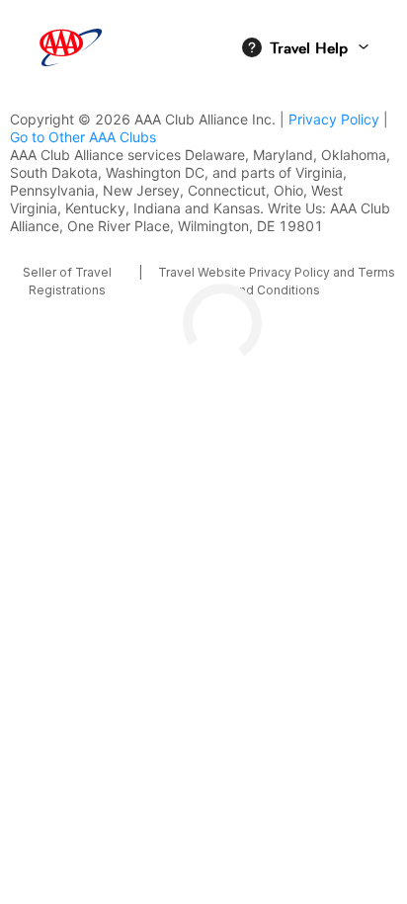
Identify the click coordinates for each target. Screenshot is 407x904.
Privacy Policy (333, 119)
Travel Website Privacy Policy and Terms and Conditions (276, 281)
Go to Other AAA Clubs (83, 136)
